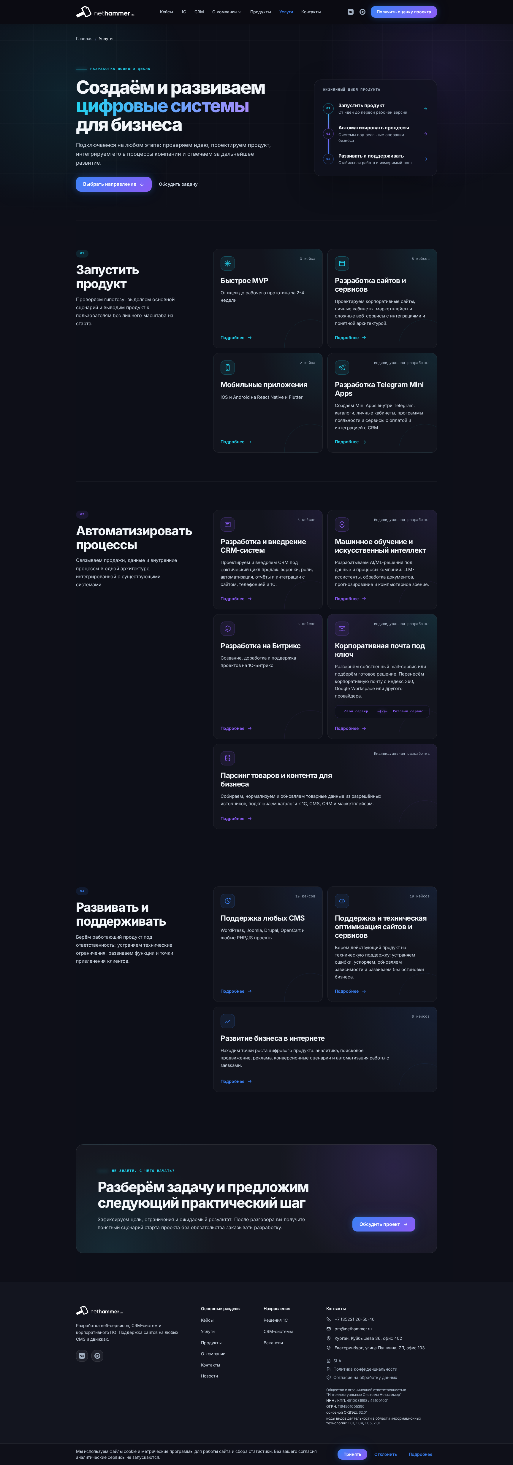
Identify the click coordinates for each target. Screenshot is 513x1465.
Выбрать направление (109, 184)
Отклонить (385, 1454)
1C (183, 11)
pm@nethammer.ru (353, 1328)
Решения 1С (276, 1320)
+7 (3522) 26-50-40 (355, 1319)
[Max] (362, 12)
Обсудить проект (380, 1224)
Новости (209, 1375)
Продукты (260, 11)
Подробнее (420, 1454)
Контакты (311, 11)
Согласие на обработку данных (365, 1377)
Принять (352, 1454)
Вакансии (273, 1342)
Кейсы (166, 11)
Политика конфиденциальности (365, 1369)
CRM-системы (278, 1331)
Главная (84, 38)
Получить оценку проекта (404, 11)
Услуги (286, 11)
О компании (224, 11)
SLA (337, 1360)
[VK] (350, 12)
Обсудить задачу (178, 184)
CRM (199, 11)
